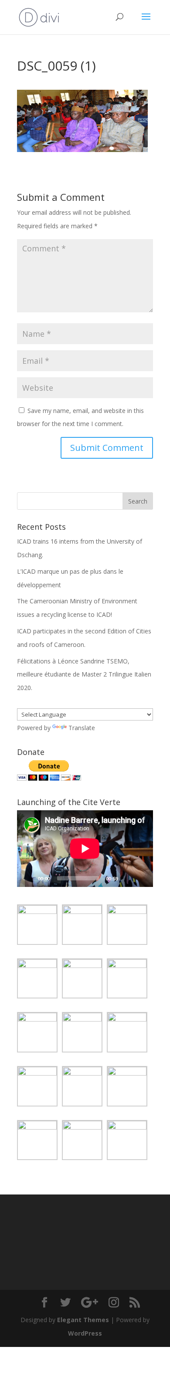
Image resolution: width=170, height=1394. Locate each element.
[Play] (28, 878)
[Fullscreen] (141, 878)
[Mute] (127, 878)
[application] (85, 848)
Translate (81, 728)
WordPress (85, 1333)
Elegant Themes (83, 1320)
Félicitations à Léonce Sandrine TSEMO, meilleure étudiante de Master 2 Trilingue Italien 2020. (84, 674)
